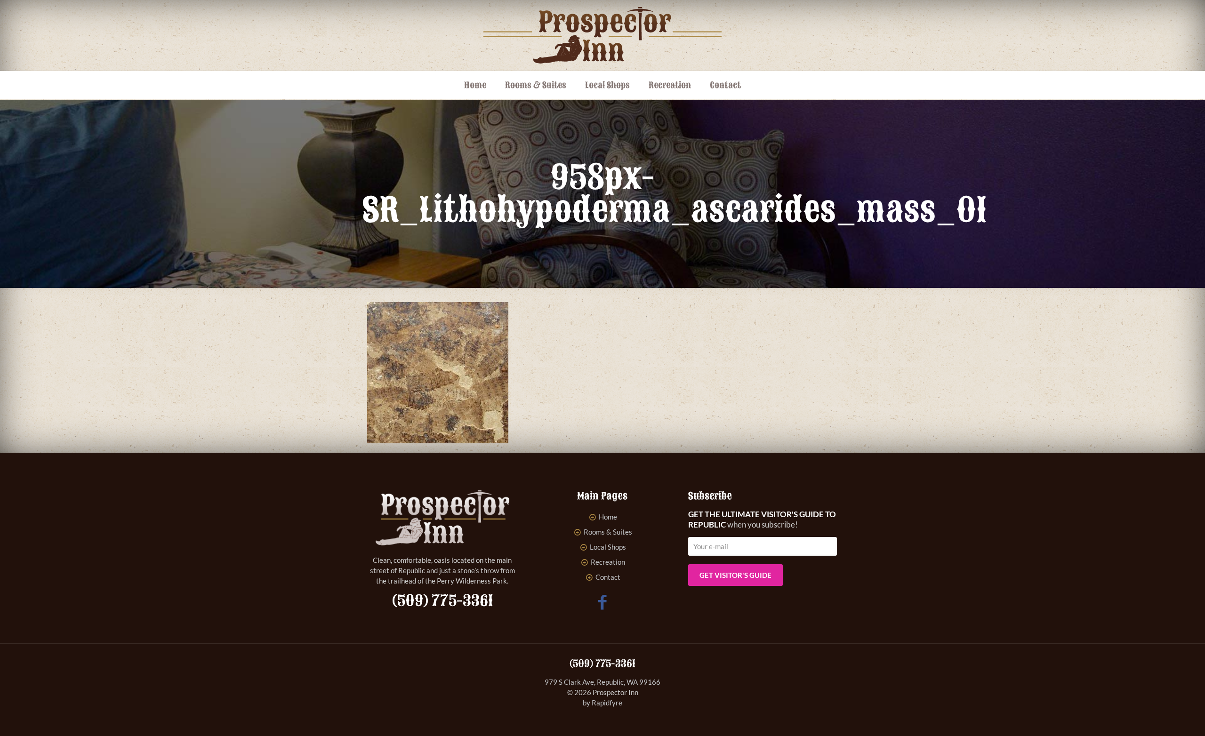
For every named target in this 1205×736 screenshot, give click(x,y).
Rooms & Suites (608, 532)
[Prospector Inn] (602, 35)
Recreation (608, 562)
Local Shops (608, 547)
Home (608, 516)
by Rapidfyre (602, 702)
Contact (607, 577)
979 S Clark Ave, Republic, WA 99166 (602, 682)
